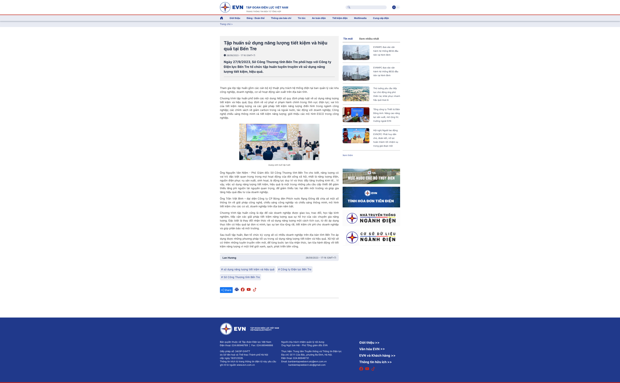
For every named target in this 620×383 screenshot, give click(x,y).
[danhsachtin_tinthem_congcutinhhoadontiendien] (371, 196)
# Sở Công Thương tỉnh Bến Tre (240, 277)
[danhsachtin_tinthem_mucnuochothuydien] (371, 176)
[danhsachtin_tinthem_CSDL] (371, 237)
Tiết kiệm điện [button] (340, 18)
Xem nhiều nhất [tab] (369, 38)
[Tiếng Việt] (254, 7)
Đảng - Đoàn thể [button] (255, 18)
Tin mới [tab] (348, 38)
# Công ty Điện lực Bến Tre (294, 269)
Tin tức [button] (301, 18)
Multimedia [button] (360, 18)
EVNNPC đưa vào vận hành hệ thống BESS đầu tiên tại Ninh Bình (385, 51)
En (397, 7)
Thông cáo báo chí (281, 18)
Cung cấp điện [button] (381, 18)
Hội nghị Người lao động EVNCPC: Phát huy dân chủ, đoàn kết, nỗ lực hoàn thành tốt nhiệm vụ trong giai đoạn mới (385, 138)
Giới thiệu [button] (235, 18)
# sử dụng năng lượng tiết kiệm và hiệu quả (247, 269)
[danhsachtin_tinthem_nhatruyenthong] (371, 217)
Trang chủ (225, 24)
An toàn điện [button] (319, 18)
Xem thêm (348, 155)
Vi (394, 7)
